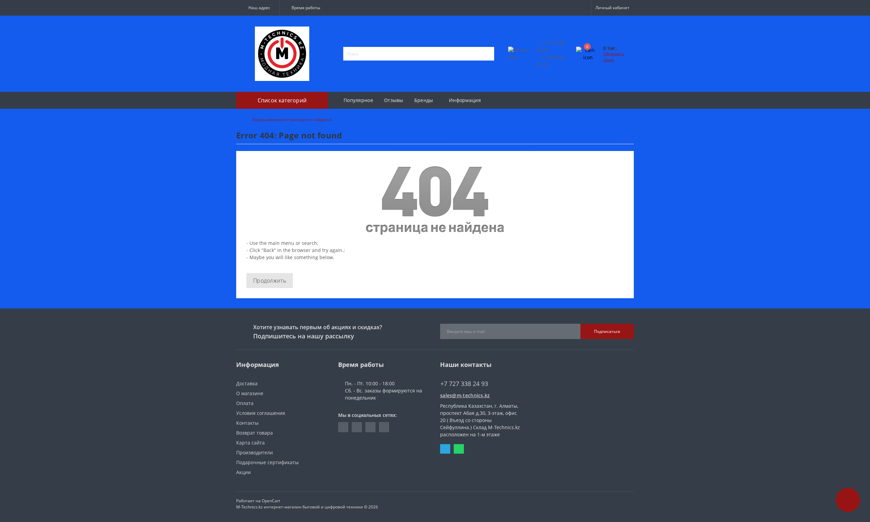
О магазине (249, 393)
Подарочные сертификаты (267, 462)
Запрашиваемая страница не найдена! (292, 119)
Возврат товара (254, 433)
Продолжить (269, 280)
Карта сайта (250, 442)
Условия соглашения (260, 413)
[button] (257, 8)
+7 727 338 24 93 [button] (464, 384)
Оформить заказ (613, 57)
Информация (465, 100)
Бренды (423, 100)
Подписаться (607, 331)
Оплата (245, 403)
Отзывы (393, 100)
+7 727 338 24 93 (459, 373)
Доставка (247, 383)
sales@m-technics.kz (465, 395)
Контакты (247, 423)
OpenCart (271, 501)
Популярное (358, 100)
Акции (243, 472)
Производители (254, 452)
